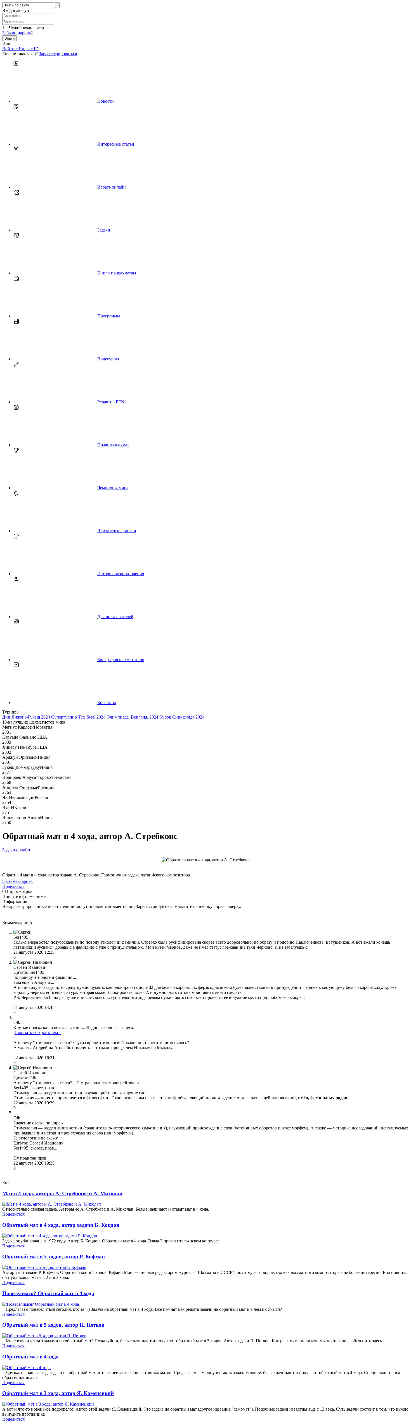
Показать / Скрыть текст (38, 1032)
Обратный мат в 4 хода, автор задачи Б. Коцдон (60, 1225)
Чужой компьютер (26, 27)
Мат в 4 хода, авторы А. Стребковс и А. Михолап (62, 1193)
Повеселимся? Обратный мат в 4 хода (48, 1293)
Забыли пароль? (17, 32)
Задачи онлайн (16, 849)
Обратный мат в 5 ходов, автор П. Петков (53, 1325)
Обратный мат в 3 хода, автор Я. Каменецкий (58, 1393)
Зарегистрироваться (58, 53)
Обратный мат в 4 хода (30, 1357)
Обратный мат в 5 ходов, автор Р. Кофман (53, 1256)
